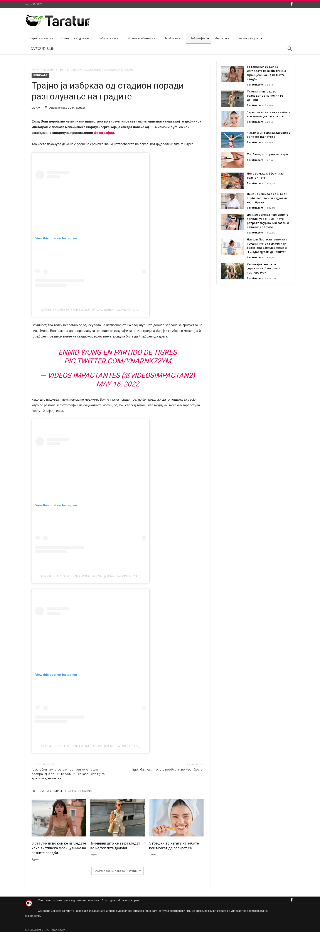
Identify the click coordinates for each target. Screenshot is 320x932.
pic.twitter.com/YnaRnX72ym (117, 361)
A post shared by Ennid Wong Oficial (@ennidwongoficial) (90, 309)
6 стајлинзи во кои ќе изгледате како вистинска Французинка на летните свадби (59, 848)
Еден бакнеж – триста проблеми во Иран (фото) (168, 766)
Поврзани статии (47, 791)
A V (38, 107)
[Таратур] (57, 14)
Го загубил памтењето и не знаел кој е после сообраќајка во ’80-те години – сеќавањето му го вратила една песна (68, 771)
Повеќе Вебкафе (79, 791)
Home (35, 69)
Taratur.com (255, 84)
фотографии (104, 132)
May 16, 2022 (117, 384)
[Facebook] (291, 4)
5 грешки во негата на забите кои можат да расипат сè (174, 845)
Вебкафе (48, 69)
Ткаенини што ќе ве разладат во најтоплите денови (115, 845)
